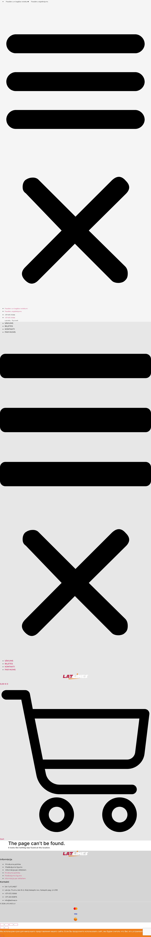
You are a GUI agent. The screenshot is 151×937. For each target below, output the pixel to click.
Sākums (9, 323)
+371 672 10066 (10, 315)
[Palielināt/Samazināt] (2, 925)
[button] (75, 155)
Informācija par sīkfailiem (15, 870)
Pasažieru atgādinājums (39, 1)
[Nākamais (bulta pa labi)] (7, 928)
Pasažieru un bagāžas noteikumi (17, 1)
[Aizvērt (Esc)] (16, 925)
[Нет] (2, 936)
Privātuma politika (13, 864)
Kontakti (10, 329)
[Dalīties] (11, 925)
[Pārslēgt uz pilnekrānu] (7, 925)
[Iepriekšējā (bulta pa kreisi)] (2, 928)
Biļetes (9, 326)
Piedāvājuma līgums (13, 867)
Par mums (10, 332)
